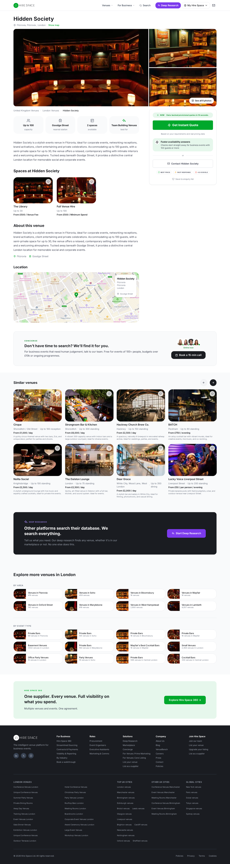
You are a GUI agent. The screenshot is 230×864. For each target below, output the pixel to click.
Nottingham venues (126, 835)
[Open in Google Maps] (76, 297)
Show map (53, 25)
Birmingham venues (126, 798)
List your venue (130, 762)
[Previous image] (17, 190)
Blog (158, 745)
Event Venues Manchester (163, 792)
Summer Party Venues (23, 798)
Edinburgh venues (125, 803)
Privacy (191, 856)
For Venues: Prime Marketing (136, 753)
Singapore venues (194, 808)
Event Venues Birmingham (163, 808)
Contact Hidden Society (185, 163)
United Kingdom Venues (26, 110)
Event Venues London (23, 819)
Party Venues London (74, 798)
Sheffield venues (140, 841)
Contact (159, 762)
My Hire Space (195, 5)
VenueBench (162, 749)
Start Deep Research (188, 533)
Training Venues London (24, 814)
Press (158, 758)
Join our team (195, 741)
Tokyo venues (192, 803)
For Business (125, 5)
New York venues (193, 787)
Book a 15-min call (190, 355)
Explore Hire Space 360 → (185, 700)
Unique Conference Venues (25, 792)
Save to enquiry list (184, 179)
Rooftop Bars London (74, 803)
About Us (160, 741)
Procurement (96, 741)
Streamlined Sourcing (67, 745)
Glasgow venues (124, 814)
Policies (159, 766)
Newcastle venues (125, 830)
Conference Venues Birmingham (166, 803)
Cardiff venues (140, 824)
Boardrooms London (74, 814)
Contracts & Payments (67, 749)
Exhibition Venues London (25, 830)
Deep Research (169, 5)
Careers (159, 753)
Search (147, 5)
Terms (202, 856)
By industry (62, 758)
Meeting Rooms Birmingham (164, 814)
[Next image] (48, 190)
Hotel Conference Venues (76, 787)
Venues (106, 5)
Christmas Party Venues (75, 792)
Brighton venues (124, 824)
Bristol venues (123, 808)
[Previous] (203, 382)
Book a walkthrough (66, 762)
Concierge (128, 749)
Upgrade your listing (198, 749)
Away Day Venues (21, 808)
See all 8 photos (203, 100)
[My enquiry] (214, 5)
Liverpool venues (124, 819)
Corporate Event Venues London (79, 819)
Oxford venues (123, 841)
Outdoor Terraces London (24, 841)
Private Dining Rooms (23, 803)
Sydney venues (193, 814)
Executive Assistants (99, 749)
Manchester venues (125, 792)
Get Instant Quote (185, 125)
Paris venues (191, 792)
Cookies (213, 856)
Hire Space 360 (64, 741)
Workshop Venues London (76, 835)
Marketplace (129, 745)
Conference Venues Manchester (166, 787)
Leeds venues (138, 808)
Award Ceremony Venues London (79, 824)
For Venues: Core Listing (134, 758)
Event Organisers (98, 745)
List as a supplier (131, 766)
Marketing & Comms (99, 753)
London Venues (51, 110)
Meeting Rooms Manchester (164, 798)
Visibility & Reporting (66, 753)
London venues (124, 787)
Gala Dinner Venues (22, 824)
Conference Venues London (25, 787)
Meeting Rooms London (75, 808)
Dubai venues (192, 798)
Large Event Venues (73, 830)
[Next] (213, 382)
